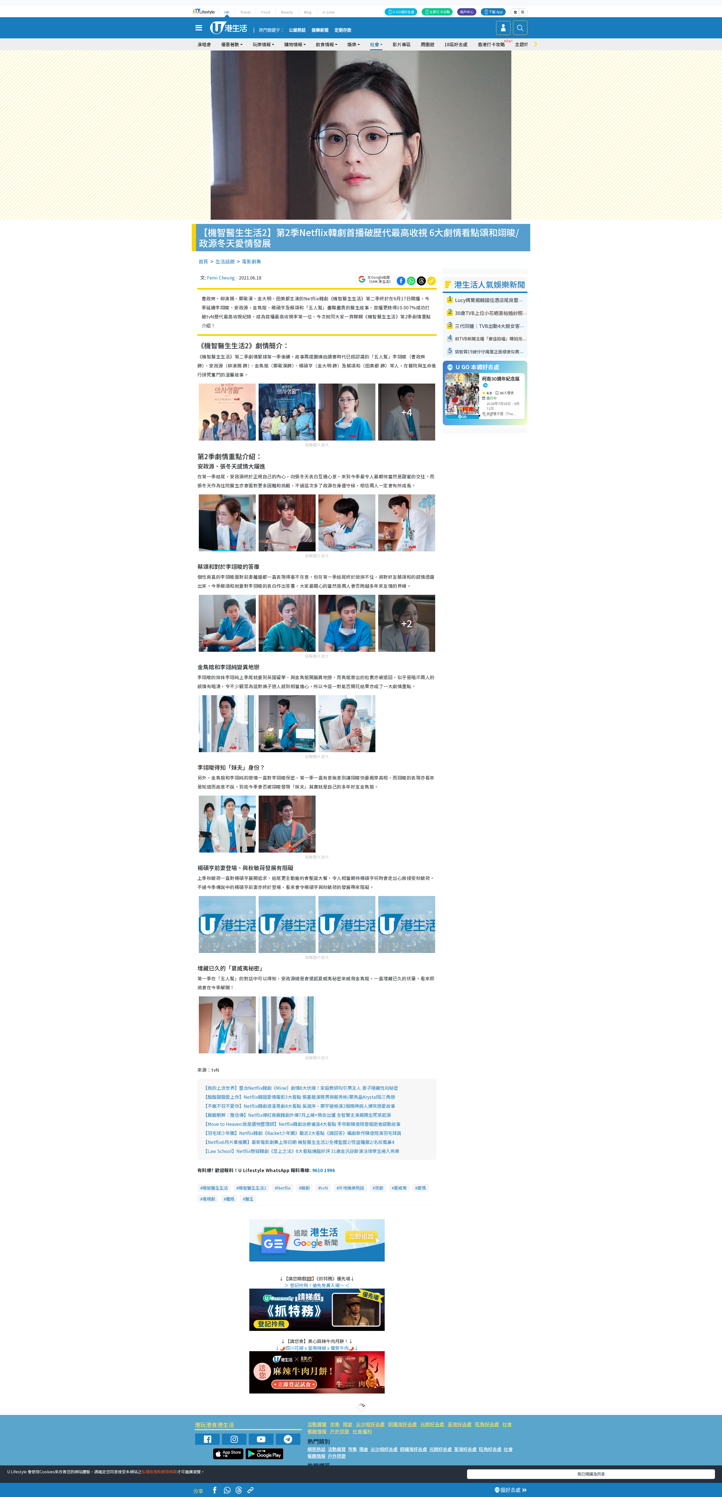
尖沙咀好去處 (370, 1424)
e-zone (329, 12)
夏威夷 (400, 1188)
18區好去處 (456, 44)
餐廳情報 (317, 1431)
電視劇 (208, 1199)
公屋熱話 (297, 30)
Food (265, 12)
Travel (245, 12)
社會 (507, 1424)
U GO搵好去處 (403, 11)
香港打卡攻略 (491, 44)
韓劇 (305, 1188)
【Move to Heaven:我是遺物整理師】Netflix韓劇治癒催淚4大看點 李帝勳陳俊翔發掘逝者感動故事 (301, 1123)
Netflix (283, 1188)
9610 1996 (323, 1170)
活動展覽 (317, 1424)
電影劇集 (251, 261)
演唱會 (204, 44)
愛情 (421, 1188)
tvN (324, 1188)
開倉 (348, 1424)
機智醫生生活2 (252, 1188)
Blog (308, 12)
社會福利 (362, 1431)
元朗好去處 (432, 1424)
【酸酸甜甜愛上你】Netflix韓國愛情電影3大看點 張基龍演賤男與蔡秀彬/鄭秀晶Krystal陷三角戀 (299, 1096)
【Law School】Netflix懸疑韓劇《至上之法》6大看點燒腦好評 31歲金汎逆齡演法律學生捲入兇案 (301, 1151)
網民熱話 (316, 1449)
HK (226, 12)
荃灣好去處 (460, 1424)
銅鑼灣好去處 (402, 1424)
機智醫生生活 (215, 1188)
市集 (335, 1424)
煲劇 (379, 1188)
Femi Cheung (221, 277)
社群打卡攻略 (440, 11)
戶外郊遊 (339, 1431)
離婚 (230, 1199)
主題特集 (524, 44)
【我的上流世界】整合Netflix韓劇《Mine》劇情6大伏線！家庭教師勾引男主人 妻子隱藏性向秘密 (300, 1087)
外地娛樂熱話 (351, 1188)
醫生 (249, 1199)
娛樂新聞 (320, 30)
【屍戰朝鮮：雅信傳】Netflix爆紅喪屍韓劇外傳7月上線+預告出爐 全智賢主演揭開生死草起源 (297, 1114)
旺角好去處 (487, 1424)
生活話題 (225, 261)
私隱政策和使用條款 (159, 1471)
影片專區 (402, 44)
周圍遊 (427, 44)
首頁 (203, 261)
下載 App (496, 11)
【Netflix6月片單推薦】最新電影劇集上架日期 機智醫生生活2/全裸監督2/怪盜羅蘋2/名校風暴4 (298, 1142)
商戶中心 (467, 11)
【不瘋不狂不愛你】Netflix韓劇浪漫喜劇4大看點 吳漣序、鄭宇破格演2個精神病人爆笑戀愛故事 (299, 1105)
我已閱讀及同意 (591, 1474)
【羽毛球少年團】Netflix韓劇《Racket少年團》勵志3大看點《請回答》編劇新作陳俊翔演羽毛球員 (302, 1133)
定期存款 (342, 30)
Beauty (287, 12)
